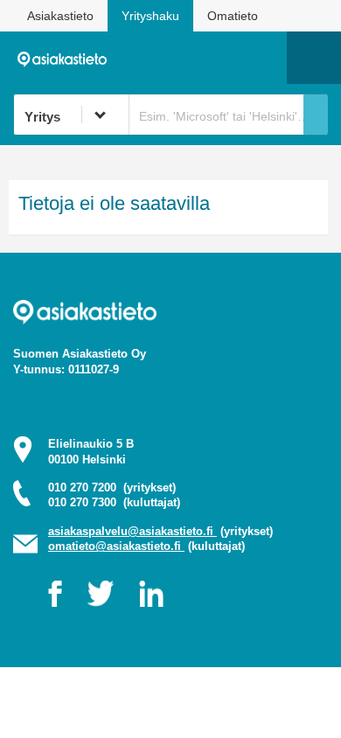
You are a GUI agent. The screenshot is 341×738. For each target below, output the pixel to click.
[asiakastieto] (66, 56)
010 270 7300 (114, 502)
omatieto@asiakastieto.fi (116, 546)
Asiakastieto (60, 16)
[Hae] (315, 114)
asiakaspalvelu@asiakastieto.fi (132, 531)
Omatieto (232, 16)
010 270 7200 (112, 487)
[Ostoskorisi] (184, 58)
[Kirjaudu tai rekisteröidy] (265, 58)
